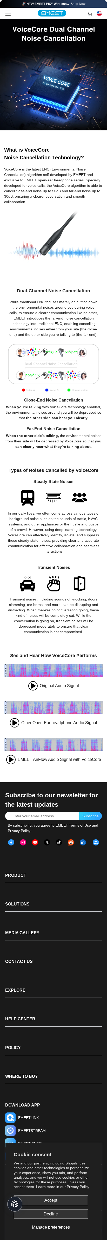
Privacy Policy (78, 1187)
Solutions (17, 904)
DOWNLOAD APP (22, 1105)
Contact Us (19, 961)
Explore (15, 990)
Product (15, 875)
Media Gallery (22, 933)
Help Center (20, 1019)
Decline (51, 1214)
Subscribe (90, 816)
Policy (13, 1047)
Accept (50, 1200)
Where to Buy (21, 1076)
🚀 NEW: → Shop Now (53, 4)
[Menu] (8, 13)
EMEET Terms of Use (73, 825)
